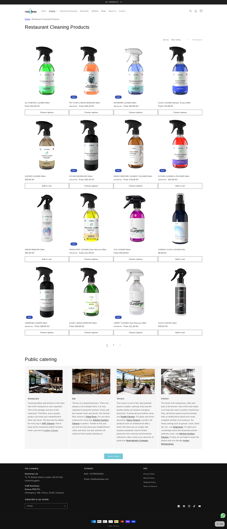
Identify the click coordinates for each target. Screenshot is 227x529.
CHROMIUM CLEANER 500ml (36, 323)
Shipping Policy (149, 482)
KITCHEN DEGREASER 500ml (80, 176)
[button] (53, 11)
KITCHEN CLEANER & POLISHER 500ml (173, 176)
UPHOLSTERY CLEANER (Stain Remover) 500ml (87, 249)
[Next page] (119, 345)
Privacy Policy (149, 474)
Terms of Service (150, 486)
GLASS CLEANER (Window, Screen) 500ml (174, 103)
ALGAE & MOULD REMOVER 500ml (83, 323)
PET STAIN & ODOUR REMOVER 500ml (84, 103)
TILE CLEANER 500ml (122, 249)
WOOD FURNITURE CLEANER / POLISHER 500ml (133, 176)
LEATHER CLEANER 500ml (35, 176)
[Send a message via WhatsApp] (223, 515)
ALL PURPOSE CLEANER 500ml (37, 103)
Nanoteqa (116, 526)
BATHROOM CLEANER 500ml (125, 103)
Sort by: (166, 40)
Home (27, 19)
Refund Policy (149, 478)
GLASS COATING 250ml (167, 323)
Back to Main (113, 456)
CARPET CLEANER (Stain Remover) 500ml (130, 323)
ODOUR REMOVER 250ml (35, 249)
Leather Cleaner (51, 430)
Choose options (47, 112)
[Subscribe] (64, 506)
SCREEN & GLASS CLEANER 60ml (171, 249)
